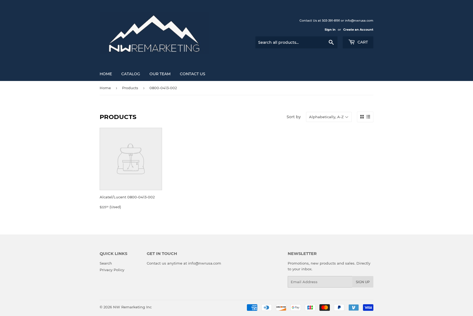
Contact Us (192, 73)
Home (106, 73)
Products (130, 88)
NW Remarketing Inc (132, 307)
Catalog (130, 73)
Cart (362, 42)
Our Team (160, 73)
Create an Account (358, 29)
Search (106, 263)
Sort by (294, 116)
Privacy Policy (112, 270)
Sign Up (363, 282)
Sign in (330, 29)
